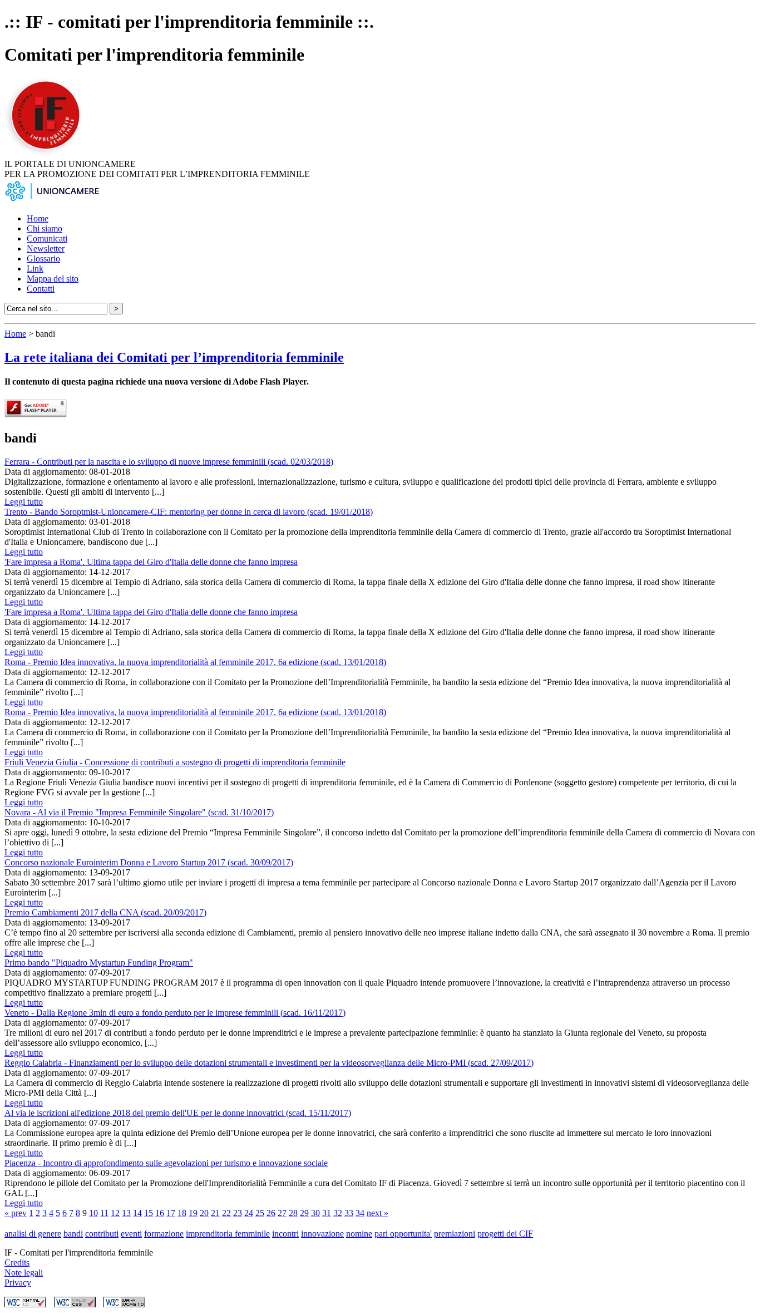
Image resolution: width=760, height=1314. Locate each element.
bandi (73, 1233)
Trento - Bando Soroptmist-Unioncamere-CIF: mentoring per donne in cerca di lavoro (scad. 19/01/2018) (188, 511)
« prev (15, 1213)
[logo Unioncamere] (51, 199)
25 (259, 1213)
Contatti (41, 288)
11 (104, 1213)
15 (148, 1213)
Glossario (43, 258)
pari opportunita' (403, 1233)
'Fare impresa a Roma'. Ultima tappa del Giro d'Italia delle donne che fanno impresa (151, 562)
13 (126, 1213)
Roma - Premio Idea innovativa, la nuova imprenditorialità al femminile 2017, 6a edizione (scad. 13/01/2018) (195, 662)
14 (137, 1213)
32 (337, 1213)
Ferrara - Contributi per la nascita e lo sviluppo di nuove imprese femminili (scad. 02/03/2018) (168, 461)
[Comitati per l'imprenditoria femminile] (47, 154)
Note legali (23, 1272)
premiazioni (454, 1233)
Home (37, 218)
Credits (16, 1262)
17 (170, 1213)
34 (360, 1213)
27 (282, 1213)
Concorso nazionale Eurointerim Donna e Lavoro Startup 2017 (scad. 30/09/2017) (148, 862)
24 (248, 1213)
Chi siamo (44, 228)
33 (348, 1213)
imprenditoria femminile (228, 1233)
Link (35, 268)
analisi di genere (32, 1233)
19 (193, 1213)
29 (304, 1213)
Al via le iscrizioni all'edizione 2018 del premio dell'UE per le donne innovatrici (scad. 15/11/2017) (177, 1113)
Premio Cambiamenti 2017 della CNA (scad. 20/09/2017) (105, 912)
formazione (164, 1233)
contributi (102, 1233)
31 (326, 1213)
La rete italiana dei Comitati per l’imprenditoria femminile (174, 357)
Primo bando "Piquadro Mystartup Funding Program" (98, 962)
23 (237, 1213)
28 (293, 1213)
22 (226, 1213)
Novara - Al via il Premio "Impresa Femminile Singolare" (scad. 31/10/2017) (139, 812)
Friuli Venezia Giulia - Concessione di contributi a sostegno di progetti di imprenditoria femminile (175, 762)
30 (315, 1213)
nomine (359, 1233)
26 (271, 1213)
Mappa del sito (52, 278)
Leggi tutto (23, 501)
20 (204, 1213)
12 (115, 1213)
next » (377, 1213)
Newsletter (46, 248)
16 (159, 1213)
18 (181, 1213)
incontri (285, 1233)
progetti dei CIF (505, 1233)
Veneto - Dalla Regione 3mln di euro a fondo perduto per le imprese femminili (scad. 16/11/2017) (175, 1012)
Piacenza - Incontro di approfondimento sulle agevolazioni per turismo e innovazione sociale (166, 1163)
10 (93, 1213)
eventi (131, 1233)
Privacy (17, 1282)
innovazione (322, 1233)
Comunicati (47, 238)
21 (215, 1213)
